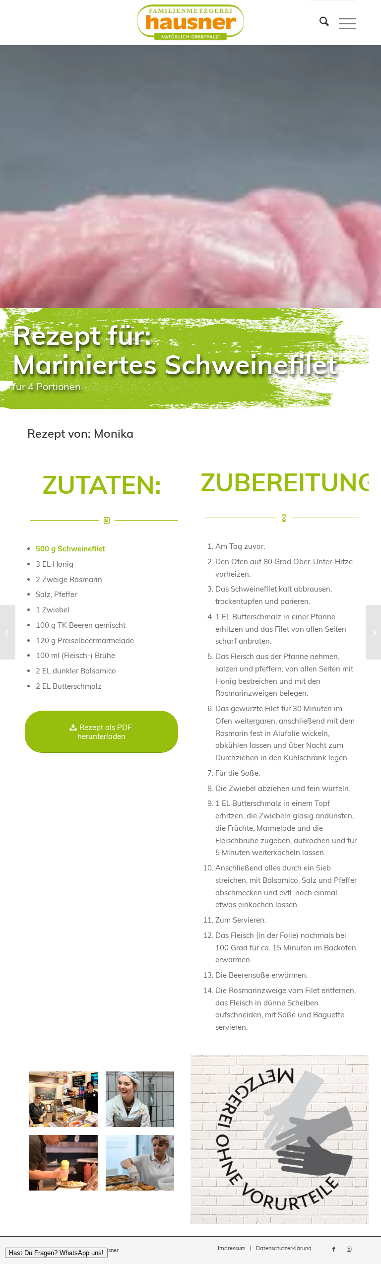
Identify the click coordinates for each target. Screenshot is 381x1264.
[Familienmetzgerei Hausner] (190, 22)
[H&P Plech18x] (63, 1099)
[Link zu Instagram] (348, 1249)
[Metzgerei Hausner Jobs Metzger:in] (140, 1099)
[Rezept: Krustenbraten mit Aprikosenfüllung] (373, 632)
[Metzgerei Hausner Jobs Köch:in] (140, 1163)
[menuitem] (319, 22)
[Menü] (342, 22)
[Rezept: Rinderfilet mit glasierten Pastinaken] (7, 632)
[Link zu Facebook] (333, 1249)
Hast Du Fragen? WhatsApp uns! (56, 1253)
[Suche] (319, 22)
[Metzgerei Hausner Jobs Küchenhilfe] (63, 1163)
